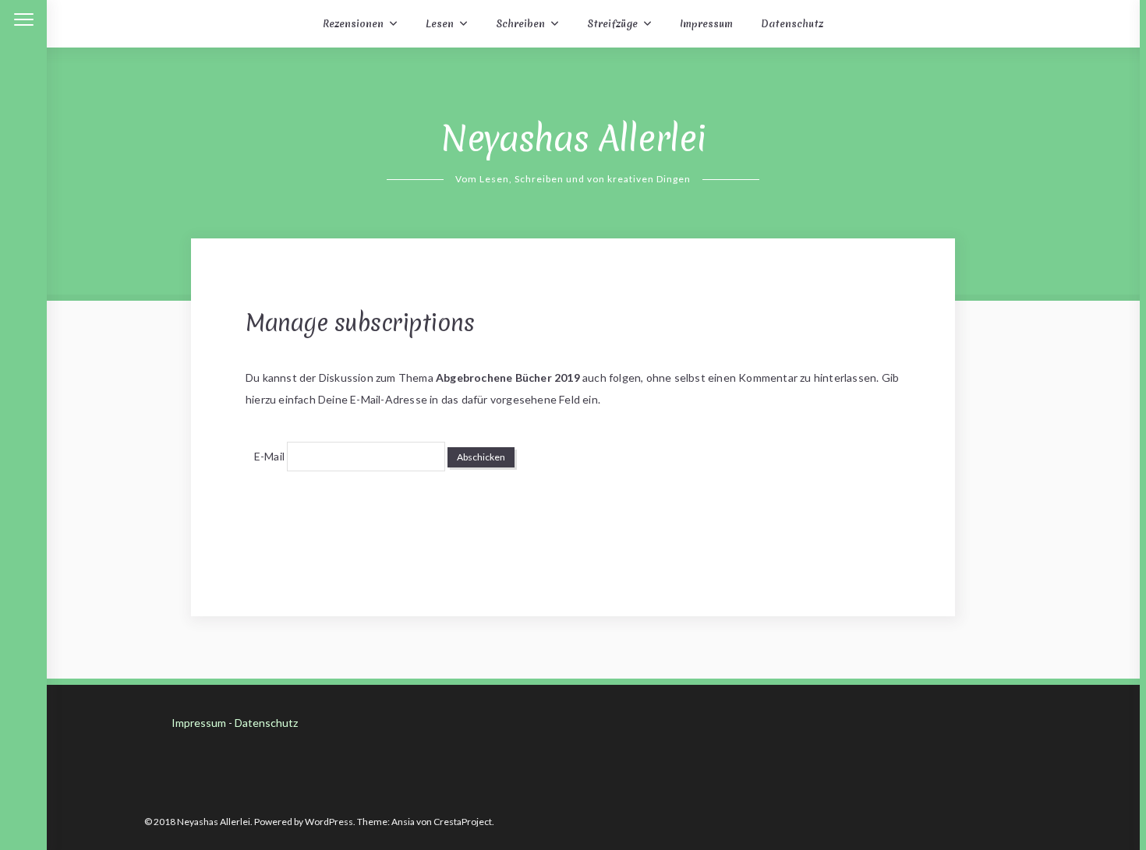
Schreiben (520, 23)
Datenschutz (792, 23)
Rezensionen (353, 23)
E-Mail (269, 456)
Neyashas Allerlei (573, 138)
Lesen (440, 23)
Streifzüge (612, 23)
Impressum (706, 23)
